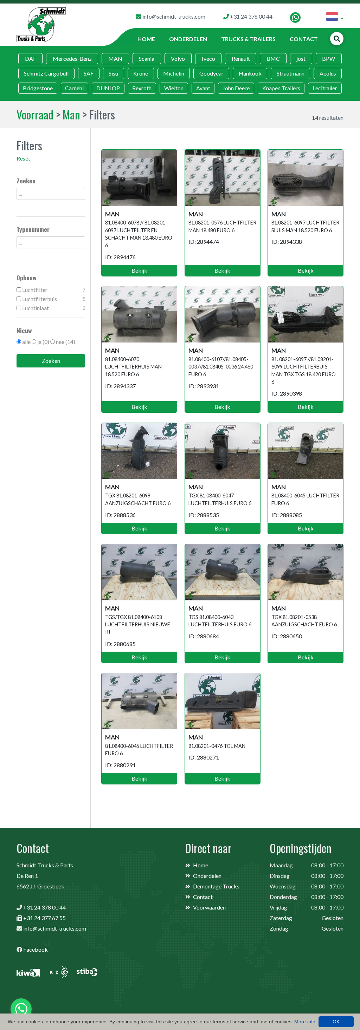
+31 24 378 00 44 (44, 907)
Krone (140, 73)
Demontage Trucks (216, 886)
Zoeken (51, 360)
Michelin (173, 73)
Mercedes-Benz (72, 58)
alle (26, 341)
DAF (30, 58)
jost (301, 58)
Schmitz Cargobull (46, 73)
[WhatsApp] (295, 17)
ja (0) (43, 341)
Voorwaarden (209, 907)
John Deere (236, 88)
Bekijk (139, 270)
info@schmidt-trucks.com (54, 928)
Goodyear (211, 73)
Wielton (174, 88)
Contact (304, 38)
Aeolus (328, 73)
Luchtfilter (53, 289)
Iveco (208, 58)
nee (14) (65, 341)
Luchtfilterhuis (53, 298)
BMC (273, 58)
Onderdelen (188, 38)
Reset (23, 158)
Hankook (250, 73)
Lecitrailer (325, 88)
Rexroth (142, 88)
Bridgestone (38, 88)
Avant (203, 88)
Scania (146, 58)
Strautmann (290, 73)
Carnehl (74, 88)
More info (304, 1021)
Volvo (178, 58)
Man (71, 114)
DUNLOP (108, 88)
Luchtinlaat (53, 308)
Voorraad (35, 114)
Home (146, 38)
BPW (328, 58)
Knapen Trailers (281, 88)
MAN (115, 58)
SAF (89, 73)
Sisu (113, 73)
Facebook (35, 949)
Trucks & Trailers (248, 38)
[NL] (334, 17)
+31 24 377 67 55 (44, 917)
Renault (241, 58)
